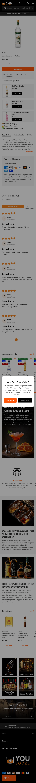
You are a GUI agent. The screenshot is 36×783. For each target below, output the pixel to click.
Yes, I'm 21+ (10, 400)
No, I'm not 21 (25, 400)
